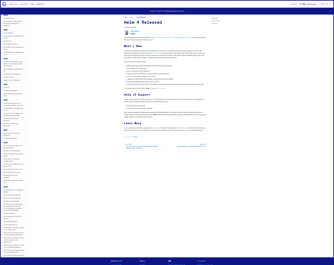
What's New (215, 18)
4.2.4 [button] (293, 4)
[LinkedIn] (133, 33)
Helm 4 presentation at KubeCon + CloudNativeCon (167, 37)
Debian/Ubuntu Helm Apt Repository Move (13, 48)
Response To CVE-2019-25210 (11, 80)
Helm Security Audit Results (11, 201)
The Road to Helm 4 (8, 77)
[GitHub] (131, 33)
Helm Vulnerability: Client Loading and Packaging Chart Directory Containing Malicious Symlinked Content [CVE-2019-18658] (13, 207)
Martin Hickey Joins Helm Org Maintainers (11, 134)
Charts (39, 4)
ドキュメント (13, 4)
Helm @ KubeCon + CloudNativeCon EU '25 (13, 53)
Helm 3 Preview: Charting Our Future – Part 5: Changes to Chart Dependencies (13, 240)
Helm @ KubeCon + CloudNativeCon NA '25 (13, 37)
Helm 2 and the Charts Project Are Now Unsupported (12, 147)
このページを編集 (131, 137)
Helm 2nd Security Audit (10, 138)
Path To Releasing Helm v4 (10, 44)
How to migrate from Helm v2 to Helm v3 (12, 217)
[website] (135, 33)
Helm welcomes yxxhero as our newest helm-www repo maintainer (13, 104)
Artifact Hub (156, 53)
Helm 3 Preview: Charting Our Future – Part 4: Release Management (13, 246)
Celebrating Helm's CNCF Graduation (10, 176)
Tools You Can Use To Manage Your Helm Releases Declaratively (13, 114)
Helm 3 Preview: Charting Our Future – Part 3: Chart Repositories (13, 251)
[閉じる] (331, 11)
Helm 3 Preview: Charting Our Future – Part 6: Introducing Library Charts (13, 234)
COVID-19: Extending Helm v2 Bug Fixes (13, 181)
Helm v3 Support (216, 21)
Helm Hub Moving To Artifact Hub (12, 169)
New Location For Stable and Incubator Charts (11, 160)
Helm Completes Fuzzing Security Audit (12, 95)
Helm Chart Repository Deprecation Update (13, 155)
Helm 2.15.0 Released (9, 213)
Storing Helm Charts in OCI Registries (11, 119)
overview (156, 128)
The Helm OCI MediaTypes (10, 90)
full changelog (182, 128)
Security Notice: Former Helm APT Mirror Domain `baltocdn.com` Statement (12, 23)
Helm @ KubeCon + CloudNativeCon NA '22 (13, 109)
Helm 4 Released (8, 33)
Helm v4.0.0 (189, 37)
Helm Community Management (12, 198)
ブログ (32, 4)
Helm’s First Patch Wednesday (11, 151)
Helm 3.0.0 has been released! (11, 195)
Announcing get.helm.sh (10, 224)
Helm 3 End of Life (8, 18)
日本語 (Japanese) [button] (308, 4)
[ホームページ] (125, 17)
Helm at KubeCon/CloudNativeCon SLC (13, 70)
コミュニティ (24, 4)
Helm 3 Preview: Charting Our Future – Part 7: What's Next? (13, 229)
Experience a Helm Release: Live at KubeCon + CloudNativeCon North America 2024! (13, 64)
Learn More (214, 23)
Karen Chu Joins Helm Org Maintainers (10, 124)
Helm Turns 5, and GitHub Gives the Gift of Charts (13, 165)
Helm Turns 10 (7, 41)
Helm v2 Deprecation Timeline (11, 172)
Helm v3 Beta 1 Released (10, 221)
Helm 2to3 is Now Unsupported (12, 74)
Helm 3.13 (6, 87)
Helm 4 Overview (171, 11)
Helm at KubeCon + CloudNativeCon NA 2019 (13, 191)
